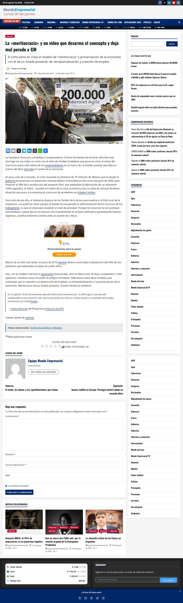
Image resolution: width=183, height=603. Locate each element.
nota (72, 342)
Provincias (135, 325)
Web (7, 475)
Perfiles (147, 22)
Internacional (137, 274)
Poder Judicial (137, 306)
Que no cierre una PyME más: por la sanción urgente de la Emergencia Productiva (63, 541)
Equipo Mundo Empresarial (20, 73)
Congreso (135, 217)
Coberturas (136, 204)
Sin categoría (136, 338)
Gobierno (63, 527)
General (62, 262)
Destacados (136, 224)
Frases (157, 22)
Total (67, 346)
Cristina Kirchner (18, 308)
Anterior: (31, 387)
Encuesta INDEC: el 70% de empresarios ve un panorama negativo (24, 539)
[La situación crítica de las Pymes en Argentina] (104, 522)
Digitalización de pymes (141, 230)
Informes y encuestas (70, 22)
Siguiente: (97, 389)
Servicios (135, 332)
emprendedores (54, 165)
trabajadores (12, 207)
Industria (135, 262)
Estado (33, 301)
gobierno (10, 180)
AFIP (133, 192)
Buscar (134, 36)
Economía (38, 22)
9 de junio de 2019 (54, 308)
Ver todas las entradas (43, 371)
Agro (133, 198)
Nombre (10, 454)
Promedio (79, 346)
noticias (29, 317)
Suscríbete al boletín (18, 485)
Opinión (10, 36)
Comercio (135, 211)
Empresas (53, 527)
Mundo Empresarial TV (92, 22)
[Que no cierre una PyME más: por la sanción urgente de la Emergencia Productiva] (64, 522)
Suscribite (168, 580)
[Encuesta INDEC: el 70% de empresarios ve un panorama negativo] (24, 522)
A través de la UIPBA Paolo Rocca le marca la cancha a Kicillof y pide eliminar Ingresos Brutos (153, 75)
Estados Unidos (86, 192)
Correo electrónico (15, 464)
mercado (29, 169)
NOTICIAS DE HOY (12, 21)
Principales (136, 319)
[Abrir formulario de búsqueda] (179, 22)
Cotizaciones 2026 (132, 22)
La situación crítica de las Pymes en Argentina (103, 539)
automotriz (47, 274)
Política (26, 22)
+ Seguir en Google (18, 69)
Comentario (12, 416)
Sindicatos (135, 344)
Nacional (51, 22)
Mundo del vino (115, 22)
